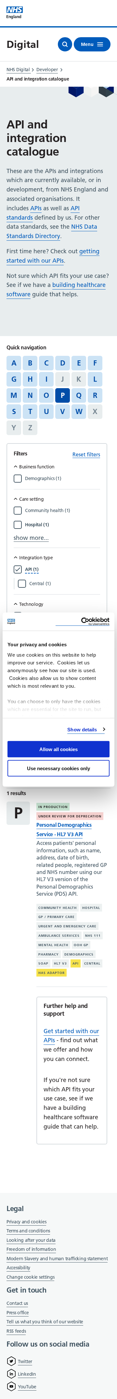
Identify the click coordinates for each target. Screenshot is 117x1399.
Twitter (25, 1361)
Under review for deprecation (69, 816)
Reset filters (86, 454)
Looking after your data (31, 1240)
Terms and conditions (28, 1231)
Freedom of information (31, 1249)
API (75, 963)
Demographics (79, 954)
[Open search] (65, 44)
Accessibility (18, 1268)
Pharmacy (48, 954)
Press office (17, 1313)
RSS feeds (16, 1331)
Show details (82, 729)
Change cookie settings (30, 1277)
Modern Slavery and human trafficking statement (57, 1259)
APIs (36, 208)
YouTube (27, 1387)
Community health (57, 907)
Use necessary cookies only (58, 768)
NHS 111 (93, 936)
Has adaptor (51, 973)
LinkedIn (27, 1374)
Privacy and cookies (26, 1222)
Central (92, 963)
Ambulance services (59, 936)
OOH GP (81, 945)
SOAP (43, 963)
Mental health (53, 945)
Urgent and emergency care (67, 926)
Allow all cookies (58, 749)
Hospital (91, 907)
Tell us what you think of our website (44, 1322)
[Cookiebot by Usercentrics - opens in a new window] (83, 621)
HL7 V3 (60, 963)
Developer (47, 69)
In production (53, 807)
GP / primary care (56, 917)
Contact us (17, 1303)
